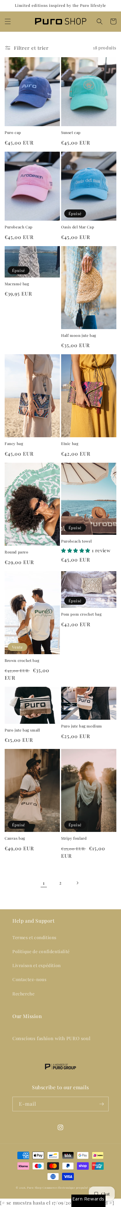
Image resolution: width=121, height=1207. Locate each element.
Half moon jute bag (78, 335)
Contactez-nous (29, 979)
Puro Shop (34, 1187)
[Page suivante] (77, 883)
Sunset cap (71, 132)
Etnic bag (69, 443)
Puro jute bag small (22, 730)
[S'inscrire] (101, 1104)
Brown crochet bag (22, 660)
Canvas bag (15, 838)
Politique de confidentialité (41, 951)
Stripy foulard (74, 838)
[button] (8, 21)
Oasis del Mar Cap (77, 227)
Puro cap (13, 132)
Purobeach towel (76, 541)
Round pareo (17, 552)
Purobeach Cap (19, 227)
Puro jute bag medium (81, 726)
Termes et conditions (34, 937)
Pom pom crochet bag (81, 614)
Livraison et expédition (36, 965)
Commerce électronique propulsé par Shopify (74, 1187)
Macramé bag (17, 284)
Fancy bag (14, 443)
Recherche (23, 994)
